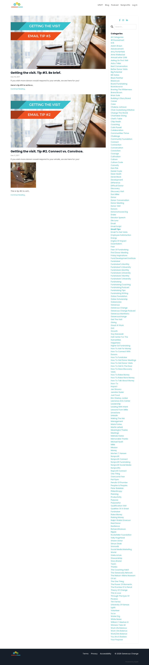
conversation (117, 147)
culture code (117, 162)
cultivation (116, 156)
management (117, 421)
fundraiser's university (121, 267)
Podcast (115, 5)
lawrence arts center (120, 401)
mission (114, 447)
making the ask (118, 418)
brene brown (116, 92)
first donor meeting (119, 252)
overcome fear (118, 476)
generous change (119, 308)
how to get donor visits (122, 363)
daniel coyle (116, 171)
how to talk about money (122, 380)
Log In (134, 5)
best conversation (119, 66)
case (113, 104)
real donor (116, 523)
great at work (117, 325)
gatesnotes (116, 302)
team (113, 564)
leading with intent (119, 406)
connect (115, 142)
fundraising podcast (120, 287)
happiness (115, 342)
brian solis (115, 95)
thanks (114, 567)
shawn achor (117, 540)
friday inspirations (119, 255)
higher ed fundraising (120, 345)
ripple (113, 532)
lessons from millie (119, 409)
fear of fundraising (119, 249)
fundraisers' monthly (120, 275)
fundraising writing (119, 293)
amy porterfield (118, 51)
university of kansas (120, 604)
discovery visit (117, 191)
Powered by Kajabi (132, 662)
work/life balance (119, 633)
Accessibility (105, 653)
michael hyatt (117, 441)
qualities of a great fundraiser (120, 510)
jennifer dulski (117, 392)
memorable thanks (119, 439)
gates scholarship (119, 299)
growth (114, 331)
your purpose (117, 639)
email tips (116, 229)
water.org (115, 616)
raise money (116, 514)
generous (115, 305)
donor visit (116, 206)
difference (115, 182)
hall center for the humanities (119, 338)
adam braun (116, 46)
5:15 (112, 43)
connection (116, 145)
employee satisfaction (121, 235)
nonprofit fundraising (120, 462)
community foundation (121, 139)
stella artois (116, 555)
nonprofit (115, 456)
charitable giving (118, 115)
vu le (113, 613)
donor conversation (120, 200)
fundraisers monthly (120, 270)
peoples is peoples (119, 485)
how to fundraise (119, 357)
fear (113, 246)
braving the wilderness (121, 89)
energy (114, 238)
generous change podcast (123, 310)
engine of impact (118, 241)
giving (113, 322)
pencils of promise (119, 482)
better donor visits (119, 69)
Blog (107, 5)
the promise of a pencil (121, 587)
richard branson (118, 529)
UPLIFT (100, 5)
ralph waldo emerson (121, 520)
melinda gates (117, 436)
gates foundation (119, 296)
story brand (116, 561)
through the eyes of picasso (120, 597)
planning (114, 494)
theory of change (119, 590)
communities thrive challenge (120, 134)
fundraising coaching (121, 284)
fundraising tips (118, 290)
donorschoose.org (119, 212)
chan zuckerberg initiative (122, 110)
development (117, 179)
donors (114, 209)
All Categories (117, 37)
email (113, 223)
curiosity (115, 165)
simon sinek (116, 543)
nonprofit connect (119, 459)
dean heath (116, 174)
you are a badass (119, 636)
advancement (117, 49)
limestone (115, 412)
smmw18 (115, 546)
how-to (114, 383)
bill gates (115, 75)
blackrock (115, 81)
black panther (117, 78)
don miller (115, 194)
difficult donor (117, 185)
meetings (115, 433)
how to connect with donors (120, 353)
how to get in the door (121, 366)
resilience (115, 526)
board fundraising (119, 83)
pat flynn (115, 479)
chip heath (116, 121)
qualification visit (118, 505)
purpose (114, 500)
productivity (116, 497)
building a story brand (121, 98)
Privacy (94, 653)
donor (113, 197)
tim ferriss (116, 601)
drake (113, 214)
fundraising (116, 281)
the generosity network (121, 572)
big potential (116, 72)
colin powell (116, 127)
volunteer (115, 610)
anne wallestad (118, 54)
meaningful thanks (119, 430)
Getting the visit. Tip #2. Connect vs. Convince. (47, 151)
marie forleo (116, 424)
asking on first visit (119, 60)
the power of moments (121, 584)
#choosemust (117, 40)
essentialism (116, 243)
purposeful (115, 502)
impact (114, 386)
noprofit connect (118, 471)
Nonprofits (125, 5)
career (114, 101)
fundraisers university (121, 273)
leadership (116, 404)
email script (116, 226)
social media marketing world (121, 551)
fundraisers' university (121, 278)
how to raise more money (123, 377)
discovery (115, 188)
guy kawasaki (117, 334)
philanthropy (116, 491)
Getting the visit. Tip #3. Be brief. (36, 73)
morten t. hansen (118, 453)
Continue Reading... (18, 89)
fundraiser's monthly (120, 264)
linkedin (114, 415)
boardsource (117, 86)
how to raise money (120, 374)
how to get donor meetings (123, 360)
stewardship (116, 558)
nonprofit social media (121, 465)
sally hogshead (118, 537)
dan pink (114, 168)
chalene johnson (119, 107)
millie (113, 444)
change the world (119, 113)
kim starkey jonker (119, 398)
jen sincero (116, 389)
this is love (116, 593)
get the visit (116, 319)
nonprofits (115, 468)
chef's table (116, 118)
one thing (115, 473)
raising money (117, 517)
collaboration (117, 130)
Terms (85, 653)
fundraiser (115, 261)
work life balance (119, 628)
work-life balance (119, 631)
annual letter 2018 (119, 57)
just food (115, 395)
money (114, 450)
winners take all (118, 625)
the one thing (117, 581)
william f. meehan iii (119, 622)
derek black (116, 177)
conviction (116, 150)
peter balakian (117, 488)
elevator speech (118, 217)
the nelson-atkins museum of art (123, 577)
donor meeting (117, 203)
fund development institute (123, 258)
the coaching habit (120, 569)
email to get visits (119, 232)
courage (115, 153)
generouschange (119, 316)
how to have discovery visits (121, 370)
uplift (113, 607)
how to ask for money (121, 348)
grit (112, 328)
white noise (116, 619)
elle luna (114, 220)
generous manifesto (120, 313)
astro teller (116, 63)
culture (114, 159)
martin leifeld (117, 427)
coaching (115, 124)
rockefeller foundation (121, 535)
